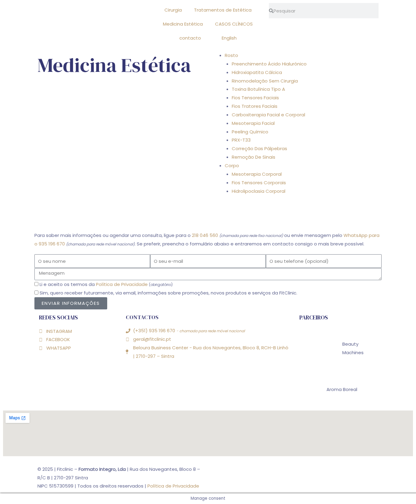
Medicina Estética (183, 24)
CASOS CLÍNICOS (234, 24)
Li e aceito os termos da (106, 284)
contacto (190, 38)
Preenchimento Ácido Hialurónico (269, 64)
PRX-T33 (241, 140)
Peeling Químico (250, 132)
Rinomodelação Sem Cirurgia (265, 81)
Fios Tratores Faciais (254, 106)
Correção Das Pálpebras (259, 148)
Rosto (231, 55)
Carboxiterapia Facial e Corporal (268, 114)
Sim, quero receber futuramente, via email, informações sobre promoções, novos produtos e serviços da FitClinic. (168, 293)
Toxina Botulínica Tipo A (258, 89)
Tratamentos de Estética (223, 10)
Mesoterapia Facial (253, 123)
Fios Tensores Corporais (259, 182)
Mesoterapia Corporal (257, 174)
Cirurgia (173, 10)
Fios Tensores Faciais (255, 97)
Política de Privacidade (122, 284)
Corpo (232, 165)
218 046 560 (205, 235)
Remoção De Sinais (253, 157)
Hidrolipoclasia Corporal (258, 191)
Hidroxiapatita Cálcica (257, 72)
